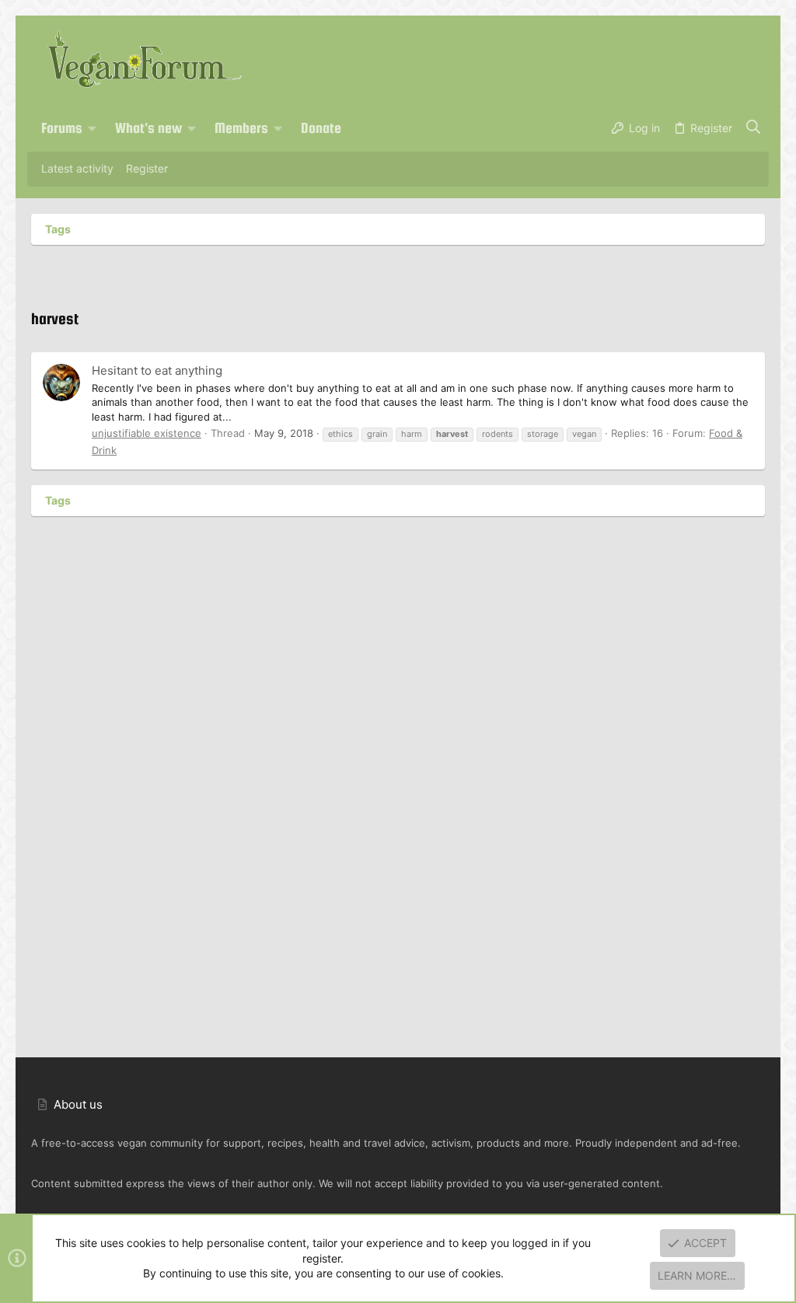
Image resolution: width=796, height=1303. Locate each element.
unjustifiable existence (146, 433)
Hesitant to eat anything (157, 370)
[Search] (753, 128)
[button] (92, 128)
